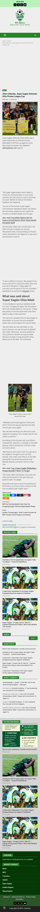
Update (6, 744)
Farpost (26, 291)
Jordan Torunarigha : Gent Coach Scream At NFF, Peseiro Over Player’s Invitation (19, 512)
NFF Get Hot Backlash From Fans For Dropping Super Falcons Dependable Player (19, 504)
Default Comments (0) (9, 525)
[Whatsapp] (6, 495)
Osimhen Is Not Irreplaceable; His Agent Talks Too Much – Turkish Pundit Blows (20, 546)
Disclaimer (19, 899)
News (4, 90)
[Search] (35, 35)
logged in (16, 527)
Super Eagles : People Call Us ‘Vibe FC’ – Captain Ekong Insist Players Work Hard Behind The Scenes (20, 609)
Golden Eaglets (7, 887)
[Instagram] (27, 495)
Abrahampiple (8, 682)
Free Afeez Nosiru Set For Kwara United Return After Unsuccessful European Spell (19, 220)
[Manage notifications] (4, 907)
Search (33, 638)
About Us (6, 897)
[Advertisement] (20, 69)
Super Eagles (7, 884)
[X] (20, 495)
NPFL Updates (20, 22)
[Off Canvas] (5, 35)
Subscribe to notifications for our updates (17, 859)
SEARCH (6, 634)
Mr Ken (6, 99)
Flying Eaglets (7, 891)
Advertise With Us (18, 897)
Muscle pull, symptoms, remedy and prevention (19, 649)
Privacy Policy (31, 897)
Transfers (6, 876)
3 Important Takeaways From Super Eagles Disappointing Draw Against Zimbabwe (20, 578)
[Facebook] (13, 495)
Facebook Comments (24, 525)
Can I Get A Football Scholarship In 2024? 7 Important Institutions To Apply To (19, 696)
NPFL (4, 872)
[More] (6, 498)
